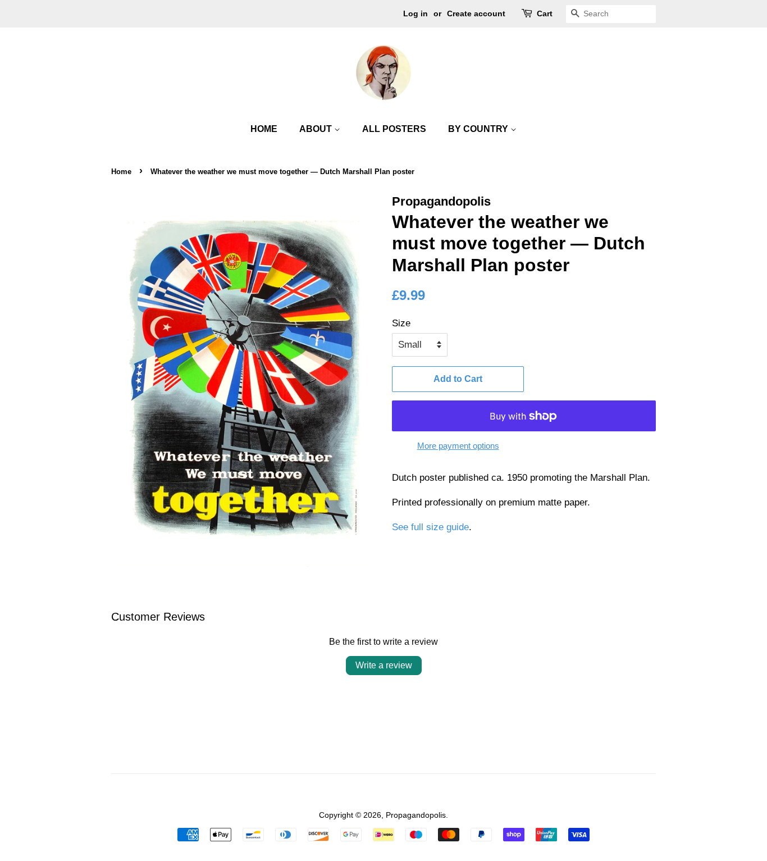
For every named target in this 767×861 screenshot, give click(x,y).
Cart (545, 13)
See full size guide (430, 527)
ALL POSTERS (394, 129)
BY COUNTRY (479, 129)
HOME (263, 129)
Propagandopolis (416, 814)
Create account (476, 13)
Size (401, 323)
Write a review (383, 665)
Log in (415, 13)
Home (121, 171)
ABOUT (316, 129)
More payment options (458, 445)
